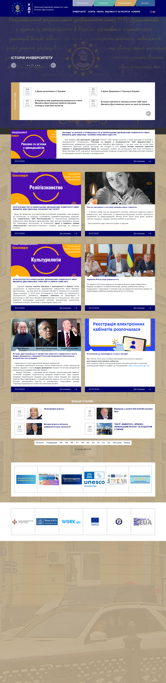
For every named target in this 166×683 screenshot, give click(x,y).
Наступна (117, 442)
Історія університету (32, 58)
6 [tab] (39, 65)
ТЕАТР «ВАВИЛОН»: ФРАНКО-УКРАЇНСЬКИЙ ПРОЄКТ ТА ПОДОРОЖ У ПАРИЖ (133, 427)
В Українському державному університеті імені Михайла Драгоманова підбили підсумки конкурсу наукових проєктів (58, 103)
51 (98, 442)
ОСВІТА (91, 12)
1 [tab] (27, 65)
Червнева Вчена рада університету (103, 279)
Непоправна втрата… (54, 409)
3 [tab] (32, 65)
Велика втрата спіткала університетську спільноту (57, 425)
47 (77, 442)
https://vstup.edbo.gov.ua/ (139, 366)
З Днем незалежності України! (50, 91)
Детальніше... (140, 161)
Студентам (103, 3)
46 (72, 442)
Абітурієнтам (82, 3)
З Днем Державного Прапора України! (120, 91)
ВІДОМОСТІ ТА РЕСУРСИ (117, 12)
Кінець (127, 442)
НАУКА (100, 12)
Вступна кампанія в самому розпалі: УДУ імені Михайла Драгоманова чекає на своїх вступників (125, 103)
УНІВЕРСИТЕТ (79, 12)
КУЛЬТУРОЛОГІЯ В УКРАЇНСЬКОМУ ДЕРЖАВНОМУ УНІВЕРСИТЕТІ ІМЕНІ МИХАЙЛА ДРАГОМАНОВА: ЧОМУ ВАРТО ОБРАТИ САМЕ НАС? (45, 280)
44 (61, 442)
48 (82, 442)
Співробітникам (124, 3)
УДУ (29, 8)
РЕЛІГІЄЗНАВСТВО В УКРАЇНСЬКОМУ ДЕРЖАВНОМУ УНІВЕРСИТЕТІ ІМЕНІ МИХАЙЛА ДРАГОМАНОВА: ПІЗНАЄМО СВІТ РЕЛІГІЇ (46, 208)
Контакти (145, 3)
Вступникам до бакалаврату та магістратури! (107, 354)
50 (93, 442)
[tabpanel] (83, 74)
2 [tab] (29, 65)
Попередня (52, 442)
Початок (40, 442)
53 (109, 442)
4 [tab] (35, 65)
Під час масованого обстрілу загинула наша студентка (112, 207)
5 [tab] (37, 65)
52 (103, 442)
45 (66, 442)
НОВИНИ (135, 12)
